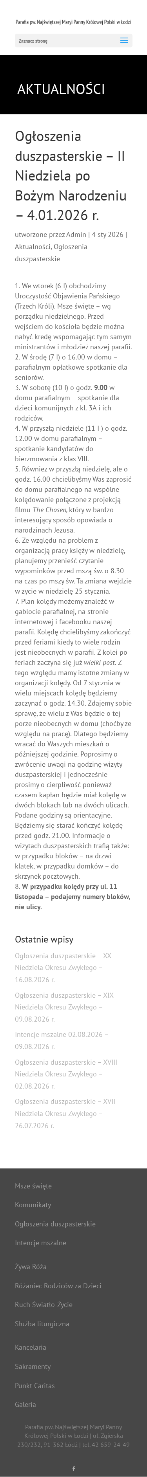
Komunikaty (33, 1204)
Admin (76, 234)
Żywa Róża (31, 1266)
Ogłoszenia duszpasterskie (55, 1223)
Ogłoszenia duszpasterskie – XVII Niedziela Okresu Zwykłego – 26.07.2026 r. (65, 1113)
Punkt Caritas (35, 1385)
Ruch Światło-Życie (44, 1304)
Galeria (25, 1404)
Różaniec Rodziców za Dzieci (58, 1285)
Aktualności (33, 246)
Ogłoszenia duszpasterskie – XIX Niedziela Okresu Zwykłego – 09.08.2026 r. (64, 1007)
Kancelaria (30, 1347)
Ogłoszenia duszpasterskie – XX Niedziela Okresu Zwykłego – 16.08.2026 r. (63, 967)
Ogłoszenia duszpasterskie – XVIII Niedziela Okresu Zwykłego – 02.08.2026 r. (66, 1074)
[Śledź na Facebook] (73, 1468)
